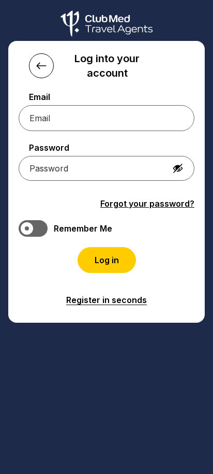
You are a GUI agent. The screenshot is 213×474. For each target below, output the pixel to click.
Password (49, 147)
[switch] (106, 228)
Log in (107, 260)
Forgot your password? (147, 203)
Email (39, 97)
